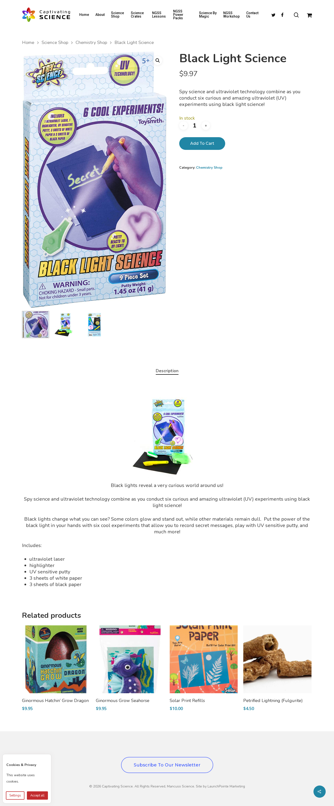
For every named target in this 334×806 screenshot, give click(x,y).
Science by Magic (208, 14)
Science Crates (137, 14)
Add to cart (202, 143)
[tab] (167, 371)
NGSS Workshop (231, 14)
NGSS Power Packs (178, 15)
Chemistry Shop (91, 42)
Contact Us (252, 14)
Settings (15, 795)
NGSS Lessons (159, 14)
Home (84, 14)
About (100, 14)
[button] (157, 60)
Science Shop (117, 14)
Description (167, 371)
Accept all (37, 795)
